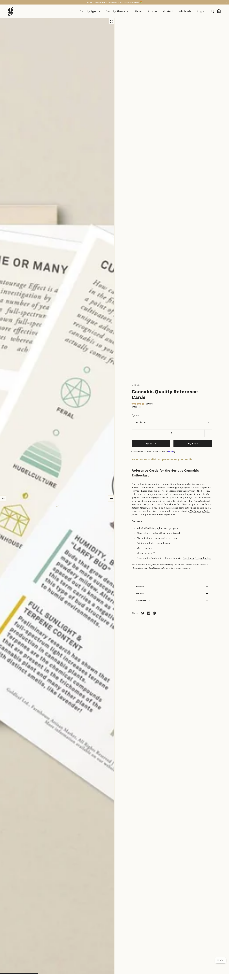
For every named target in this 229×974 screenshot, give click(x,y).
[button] (138, 403)
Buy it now (193, 444)
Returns (140, 593)
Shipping (140, 586)
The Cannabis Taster (200, 511)
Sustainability (142, 601)
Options (136, 415)
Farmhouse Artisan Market (197, 558)
